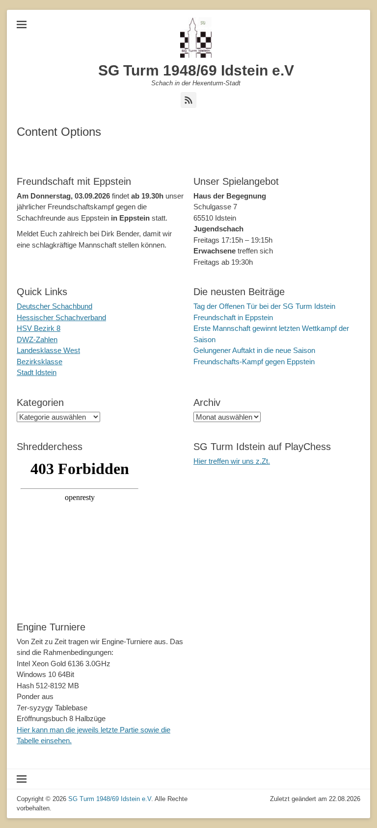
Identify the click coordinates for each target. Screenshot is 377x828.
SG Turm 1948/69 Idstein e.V (196, 70)
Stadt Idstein (36, 372)
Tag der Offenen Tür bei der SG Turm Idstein (264, 306)
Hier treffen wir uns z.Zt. (231, 461)
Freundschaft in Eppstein (233, 317)
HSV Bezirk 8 (38, 328)
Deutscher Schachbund (54, 306)
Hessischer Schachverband (61, 317)
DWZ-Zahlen (37, 339)
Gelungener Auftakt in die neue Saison (254, 350)
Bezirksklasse (39, 361)
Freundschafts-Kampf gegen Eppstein (254, 361)
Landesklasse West (48, 350)
